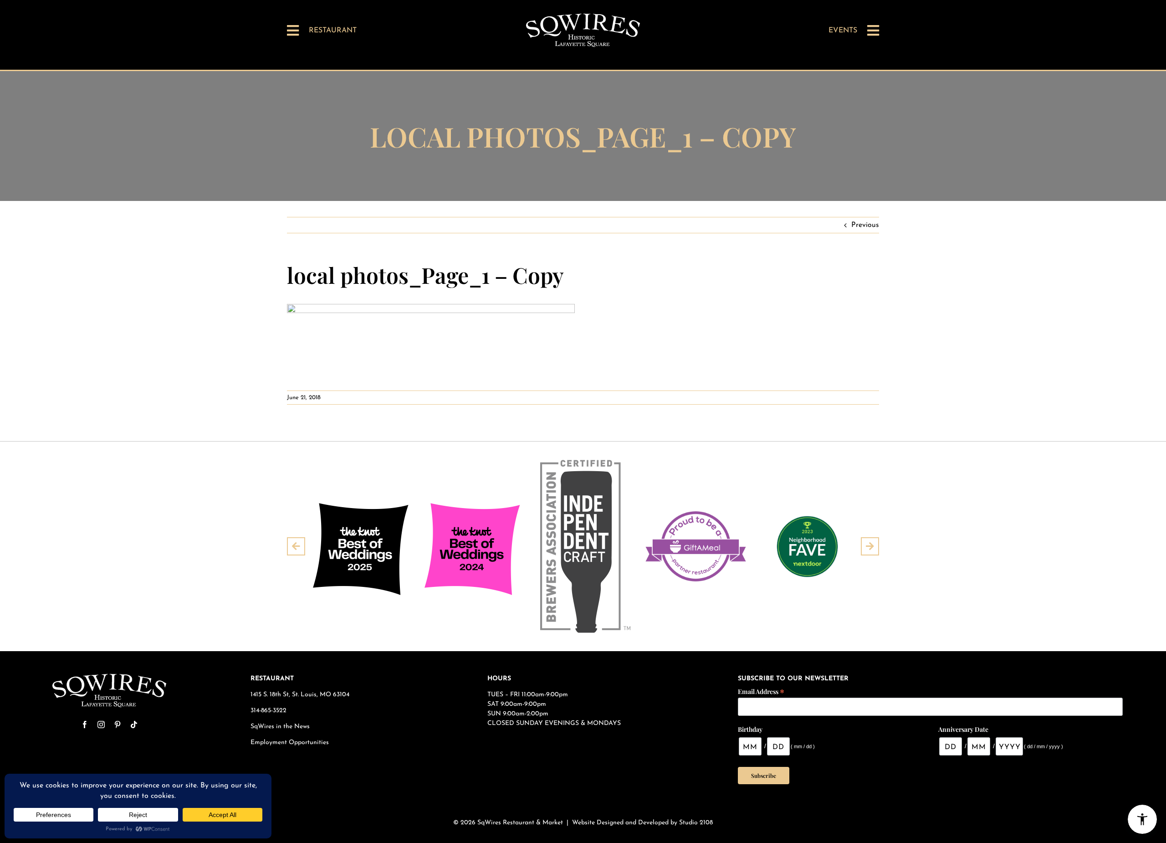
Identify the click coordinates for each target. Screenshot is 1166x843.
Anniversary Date (963, 729)
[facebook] (84, 724)
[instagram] (101, 724)
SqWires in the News (280, 726)
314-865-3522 (268, 710)
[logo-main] (583, 17)
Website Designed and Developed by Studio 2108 (642, 822)
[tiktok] (134, 724)
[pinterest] (117, 724)
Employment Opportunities (291, 742)
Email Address (761, 691)
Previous (865, 225)
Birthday (750, 729)
